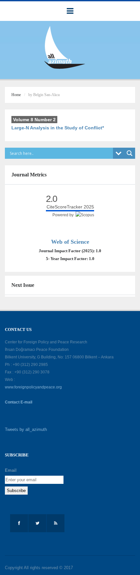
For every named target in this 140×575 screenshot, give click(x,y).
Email (11, 470)
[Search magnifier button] (129, 153)
